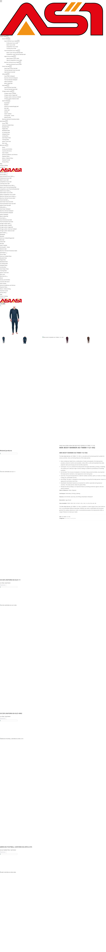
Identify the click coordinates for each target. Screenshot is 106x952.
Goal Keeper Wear (4, 269)
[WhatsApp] (2, 477)
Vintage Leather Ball (5, 223)
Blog (1, 294)
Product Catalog (4, 296)
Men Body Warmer (65, 456)
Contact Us (2, 298)
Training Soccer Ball (5, 183)
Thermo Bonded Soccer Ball (6, 185)
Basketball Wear (4, 261)
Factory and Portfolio (5, 279)
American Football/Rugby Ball (7, 238)
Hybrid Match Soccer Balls (6, 192)
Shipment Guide (4, 290)
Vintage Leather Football (6, 225)
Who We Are (3, 276)
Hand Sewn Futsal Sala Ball (6, 201)
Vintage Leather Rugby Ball (6, 227)
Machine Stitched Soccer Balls (7, 196)
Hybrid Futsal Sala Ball (5, 205)
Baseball (2, 236)
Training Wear (3, 270)
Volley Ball (2, 207)
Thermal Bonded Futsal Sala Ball (8, 203)
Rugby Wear (3, 259)
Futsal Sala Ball (3, 200)
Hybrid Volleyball (4, 214)
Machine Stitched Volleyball (6, 210)
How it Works (3, 283)
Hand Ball (2, 218)
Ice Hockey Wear (4, 263)
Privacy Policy (3, 292)
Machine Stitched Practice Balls (7, 198)
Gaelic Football (3, 245)
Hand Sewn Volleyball (5, 209)
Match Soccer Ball (4, 180)
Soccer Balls (3, 174)
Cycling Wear (3, 267)
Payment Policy (3, 287)
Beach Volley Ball (4, 216)
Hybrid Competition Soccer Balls (8, 194)
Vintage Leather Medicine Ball (7, 230)
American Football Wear (6, 256)
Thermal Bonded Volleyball (6, 212)
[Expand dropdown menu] (14, 176)
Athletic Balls (3, 172)
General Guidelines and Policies (7, 285)
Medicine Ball (3, 249)
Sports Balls (3, 232)
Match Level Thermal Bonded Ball (8, 187)
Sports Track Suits (4, 272)
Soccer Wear (3, 254)
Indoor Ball (2, 241)
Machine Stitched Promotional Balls (8, 250)
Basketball (2, 234)
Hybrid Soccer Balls (4, 190)
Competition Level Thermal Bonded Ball (9, 189)
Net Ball (2, 243)
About (1, 278)
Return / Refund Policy (5, 289)
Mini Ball (2, 240)
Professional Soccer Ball (5, 178)
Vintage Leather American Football (8, 229)
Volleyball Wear (3, 265)
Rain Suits (2, 274)
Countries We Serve (4, 281)
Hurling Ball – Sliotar (5, 247)
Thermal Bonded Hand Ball (6, 221)
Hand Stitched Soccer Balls (6, 176)
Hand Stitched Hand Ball (6, 220)
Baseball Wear (3, 258)
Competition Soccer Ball (5, 181)
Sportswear (2, 252)
